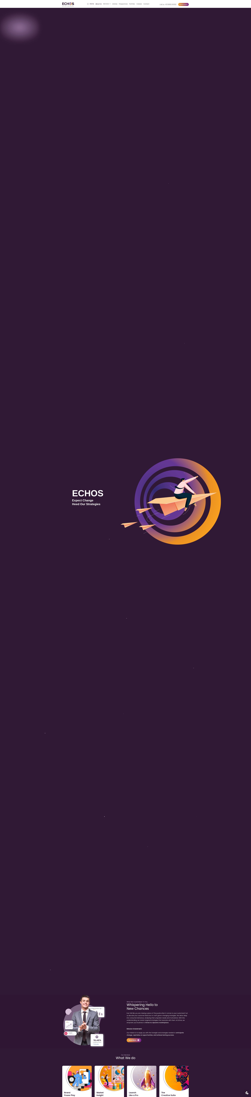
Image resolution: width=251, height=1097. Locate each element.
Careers (139, 4)
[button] (107, 4)
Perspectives (123, 4)
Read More (132, 1040)
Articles (114, 4)
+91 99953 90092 (170, 4)
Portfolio (132, 4)
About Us (98, 4)
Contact (146, 4)
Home (92, 4)
